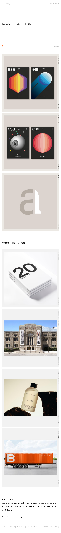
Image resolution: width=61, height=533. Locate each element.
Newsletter (46, 527)
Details (55, 46)
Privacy (56, 527)
